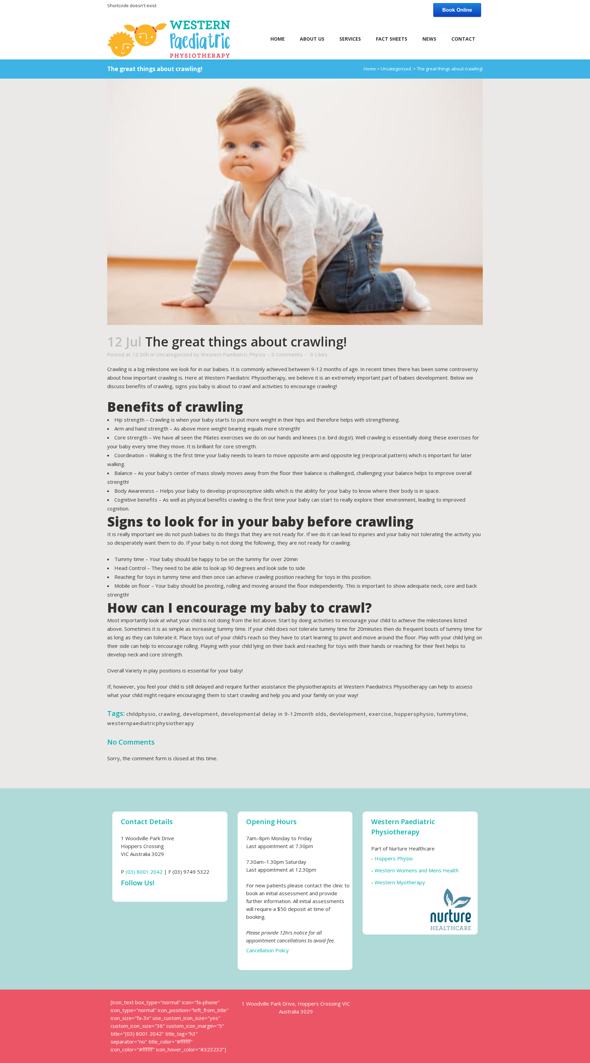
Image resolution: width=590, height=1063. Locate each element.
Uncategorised (396, 69)
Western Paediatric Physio (233, 354)
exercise (380, 713)
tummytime (452, 713)
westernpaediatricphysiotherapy (150, 723)
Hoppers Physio (394, 858)
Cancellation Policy (267, 950)
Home (370, 69)
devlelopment (347, 713)
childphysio (141, 713)
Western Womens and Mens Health (417, 870)
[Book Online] (457, 9)
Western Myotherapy (400, 882)
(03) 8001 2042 (144, 871)
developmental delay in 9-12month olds (274, 713)
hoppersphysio (414, 713)
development (200, 713)
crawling (169, 713)
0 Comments (287, 354)
